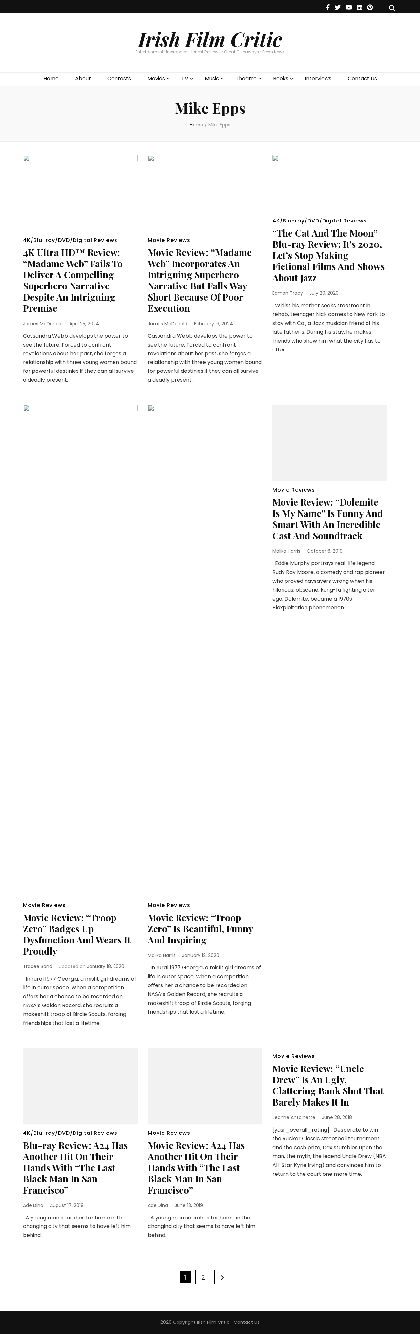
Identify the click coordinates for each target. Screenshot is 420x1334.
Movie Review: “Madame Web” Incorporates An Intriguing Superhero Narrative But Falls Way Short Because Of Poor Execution (200, 280)
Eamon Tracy (287, 293)
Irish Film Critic (210, 39)
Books (280, 78)
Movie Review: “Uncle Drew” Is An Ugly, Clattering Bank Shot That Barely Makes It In (328, 1085)
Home (51, 78)
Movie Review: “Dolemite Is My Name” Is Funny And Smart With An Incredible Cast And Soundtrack (327, 518)
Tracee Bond (37, 966)
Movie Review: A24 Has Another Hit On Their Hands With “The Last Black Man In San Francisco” (196, 1167)
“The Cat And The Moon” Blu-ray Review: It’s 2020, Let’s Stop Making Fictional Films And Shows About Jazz (328, 255)
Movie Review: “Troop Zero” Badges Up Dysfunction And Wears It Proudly (77, 934)
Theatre (246, 78)
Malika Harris (162, 955)
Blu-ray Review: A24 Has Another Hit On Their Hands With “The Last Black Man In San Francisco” (75, 1167)
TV (184, 78)
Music (212, 78)
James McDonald (43, 323)
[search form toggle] (392, 8)
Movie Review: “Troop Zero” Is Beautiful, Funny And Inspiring (200, 928)
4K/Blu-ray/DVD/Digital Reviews (70, 240)
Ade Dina (33, 1205)
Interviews (318, 78)
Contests (119, 78)
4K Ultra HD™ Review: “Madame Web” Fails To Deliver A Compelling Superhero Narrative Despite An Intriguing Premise (73, 280)
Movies (156, 78)
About (83, 78)
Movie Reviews (169, 240)
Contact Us (362, 78)
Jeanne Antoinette (293, 1117)
